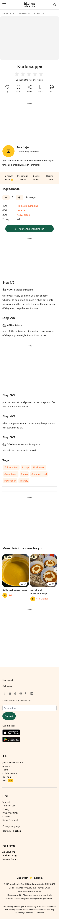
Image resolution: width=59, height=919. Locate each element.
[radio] (16, 74)
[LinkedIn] (32, 693)
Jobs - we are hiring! (12, 762)
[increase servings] (19, 197)
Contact (6, 816)
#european (10, 480)
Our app (6, 776)
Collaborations (9, 773)
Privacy (6, 809)
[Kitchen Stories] (29, 4)
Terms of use (8, 805)
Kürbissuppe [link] (39, 13)
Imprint (6, 802)
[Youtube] (21, 693)
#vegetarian (10, 474)
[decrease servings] (6, 197)
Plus (7, 780)
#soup (25, 467)
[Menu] (4, 5)
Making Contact (10, 859)
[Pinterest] (26, 693)
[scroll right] (56, 570)
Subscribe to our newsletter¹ (16, 700)
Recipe (5, 13)
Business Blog (9, 855)
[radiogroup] (29, 74)
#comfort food (39, 474)
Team (5, 769)
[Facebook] (4, 693)
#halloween (38, 467)
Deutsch (6, 830)
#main (24, 474)
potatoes (21, 210)
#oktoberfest (11, 467)
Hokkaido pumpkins (27, 205)
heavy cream (23, 214)
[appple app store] (29, 733)
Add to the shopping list (31, 228)
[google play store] (29, 740)
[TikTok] (15, 693)
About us (6, 766)
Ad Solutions (8, 851)
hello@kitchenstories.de (29, 891)
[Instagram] (10, 693)
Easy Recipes (24, 13)
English (17, 830)
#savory (24, 480)
